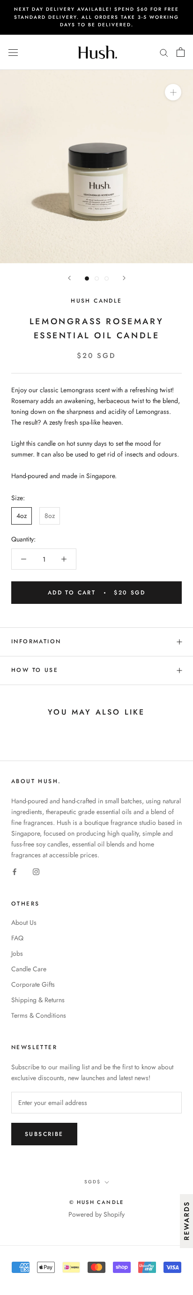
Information (36, 641)
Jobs (17, 953)
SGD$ (92, 1181)
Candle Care (28, 969)
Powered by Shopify (96, 1214)
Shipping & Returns (38, 1000)
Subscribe (44, 1134)
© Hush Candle (96, 1202)
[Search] (164, 52)
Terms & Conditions (38, 1015)
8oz (50, 515)
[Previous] (69, 278)
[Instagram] (36, 871)
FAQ (17, 938)
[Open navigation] (13, 52)
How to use (34, 670)
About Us (24, 922)
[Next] (124, 278)
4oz (21, 515)
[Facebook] (14, 871)
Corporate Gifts (33, 984)
